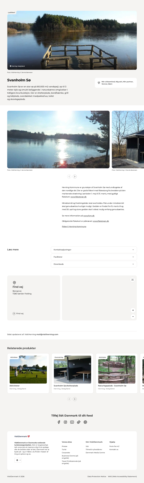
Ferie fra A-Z (114, 446)
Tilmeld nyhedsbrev (94, 449)
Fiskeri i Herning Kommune (74, 226)
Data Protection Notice (97, 476)
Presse (64, 446)
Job (87, 446)
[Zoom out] (133, 316)
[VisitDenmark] (22, 436)
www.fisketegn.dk (79, 197)
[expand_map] (132, 279)
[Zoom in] (133, 310)
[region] (99, 297)
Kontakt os (113, 449)
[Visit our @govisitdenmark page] (79, 422)
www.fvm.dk (88, 216)
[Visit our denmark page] (59, 422)
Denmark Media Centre (95, 453)
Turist (64, 449)
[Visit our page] (65, 422)
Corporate (66, 453)
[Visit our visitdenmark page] (72, 422)
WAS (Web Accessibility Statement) (122, 476)
